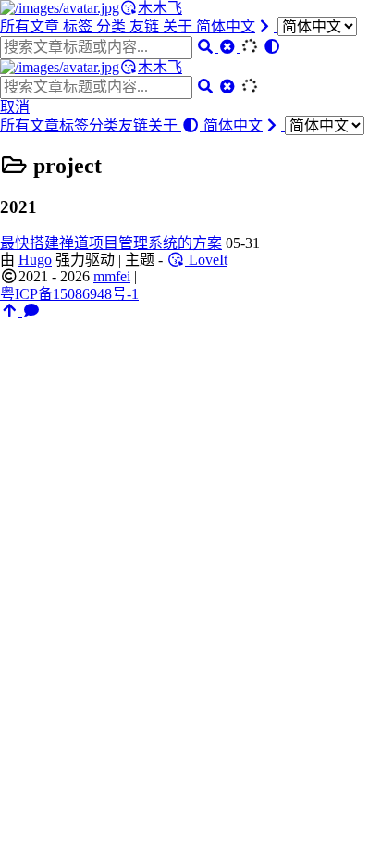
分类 (112, 26)
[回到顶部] (11, 310)
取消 (15, 107)
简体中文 (225, 26)
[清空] (229, 47)
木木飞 (160, 8)
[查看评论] (31, 310)
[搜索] (207, 47)
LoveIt (206, 260)
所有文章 (31, 26)
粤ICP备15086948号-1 (69, 294)
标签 (79, 26)
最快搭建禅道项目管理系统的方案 (111, 243)
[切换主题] (272, 47)
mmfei (111, 276)
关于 (179, 26)
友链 (146, 26)
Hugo (35, 260)
